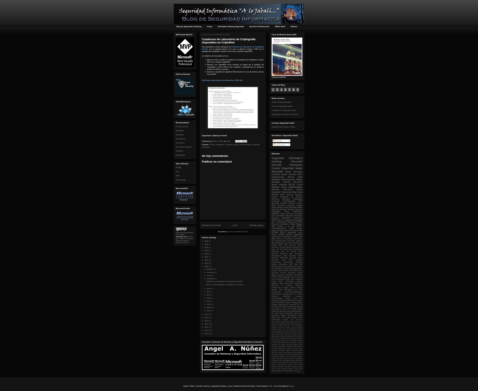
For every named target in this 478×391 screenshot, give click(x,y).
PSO (287, 356)
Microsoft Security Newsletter (284, 273)
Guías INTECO (291, 338)
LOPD (294, 237)
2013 (207, 327)
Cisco (287, 211)
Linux (300, 237)
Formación (296, 164)
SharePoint (280, 366)
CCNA (291, 228)
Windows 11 (292, 371)
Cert (287, 330)
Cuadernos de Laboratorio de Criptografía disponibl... (225, 281)
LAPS (300, 344)
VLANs (288, 317)
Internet (286, 182)
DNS (273, 243)
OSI (177, 172)
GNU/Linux (280, 268)
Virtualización (287, 294)
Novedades (288, 290)
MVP (281, 245)
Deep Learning (297, 334)
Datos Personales (291, 230)
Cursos (276, 168)
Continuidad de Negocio (281, 332)
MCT (300, 174)
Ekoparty (292, 256)
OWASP (299, 352)
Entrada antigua (257, 225)
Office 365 (275, 354)
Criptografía (220, 145)
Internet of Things (297, 342)
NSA (281, 290)
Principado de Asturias (291, 197)
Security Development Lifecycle (282, 364)
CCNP (280, 326)
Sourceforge (180, 180)
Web (296, 264)
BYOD (273, 324)
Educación (292, 222)
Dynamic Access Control (294, 336)
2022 (207, 254)
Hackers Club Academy (280, 270)
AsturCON (299, 319)
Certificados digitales (294, 241)
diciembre (210, 269)
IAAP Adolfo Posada (295, 340)
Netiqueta (290, 352)
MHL (284, 346)
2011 (207, 333)
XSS (300, 317)
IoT (279, 344)
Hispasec (275, 258)
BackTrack (287, 249)
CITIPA (274, 330)
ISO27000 (293, 270)
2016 (207, 318)
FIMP (300, 256)
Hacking (236, 145)
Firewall (274, 305)
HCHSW (275, 232)
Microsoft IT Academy (282, 285)
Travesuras (286, 192)
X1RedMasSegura (279, 228)
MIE (273, 239)
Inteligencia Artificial (295, 307)
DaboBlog (179, 131)
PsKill (296, 360)
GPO (273, 226)
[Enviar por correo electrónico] (236, 141)
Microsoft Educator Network (283, 209)
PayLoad (280, 358)
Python (300, 360)
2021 (207, 257)
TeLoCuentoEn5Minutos (293, 292)
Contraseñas (293, 332)
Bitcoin (278, 324)
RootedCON (291, 315)
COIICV (279, 330)
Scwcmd (299, 362)
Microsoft (277, 171)
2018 (207, 266)
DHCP (280, 281)
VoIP (290, 264)
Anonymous (276, 237)
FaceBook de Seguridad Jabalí (284, 110)
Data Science (297, 300)
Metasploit (275, 311)
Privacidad (298, 214)
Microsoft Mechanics (278, 350)
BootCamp (281, 279)
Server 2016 (295, 177)
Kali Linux (287, 309)
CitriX (296, 330)
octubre (209, 275)
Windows (276, 179)
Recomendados (245, 145)
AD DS (280, 249)
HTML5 (274, 340)
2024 (207, 247)
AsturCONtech (276, 321)
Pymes (275, 194)
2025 (207, 244)
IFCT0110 (275, 307)
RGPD (280, 362)
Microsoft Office (295, 258)
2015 (207, 321)
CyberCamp (283, 300)
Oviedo (280, 207)
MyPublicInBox (296, 311)
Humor (288, 172)
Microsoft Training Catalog (281, 247)
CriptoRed (228, 145)
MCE (300, 207)
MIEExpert (284, 258)
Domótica (283, 336)
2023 (207, 251)
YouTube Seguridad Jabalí (282, 106)
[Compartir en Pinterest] (246, 141)
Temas (209, 26)
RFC (273, 362)
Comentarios (280, 145)
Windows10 (297, 211)
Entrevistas (286, 237)
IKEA (279, 342)
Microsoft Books (295, 245)
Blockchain (295, 324)
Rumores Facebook (286, 205)
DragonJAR (180, 155)
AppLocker (286, 277)
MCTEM (280, 346)
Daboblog (279, 243)
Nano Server (283, 352)
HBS (300, 230)
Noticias (275, 189)
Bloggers (298, 195)
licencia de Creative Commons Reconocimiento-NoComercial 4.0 (184, 240)
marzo (209, 304)
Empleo (299, 266)
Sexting (274, 366)
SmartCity (288, 366)
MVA (300, 201)
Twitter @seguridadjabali (281, 102)
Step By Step (276, 368)
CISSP (299, 294)
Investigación (276, 309)
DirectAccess (276, 336)
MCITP (299, 226)
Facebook (275, 201)
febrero (209, 307)
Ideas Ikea (288, 342)
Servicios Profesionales (259, 26)
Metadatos (298, 283)
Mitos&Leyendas (297, 350)
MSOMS (294, 346)
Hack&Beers (290, 281)
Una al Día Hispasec (184, 147)
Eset (282, 251)
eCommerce (276, 319)
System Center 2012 (295, 368)
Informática (293, 207)
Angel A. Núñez (218, 141)
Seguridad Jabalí (291, 168)
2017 (207, 315)
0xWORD (179, 151)
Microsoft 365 (286, 254)
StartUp (300, 366)
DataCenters (288, 334)
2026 (207, 241)
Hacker (299, 228)
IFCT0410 (275, 342)
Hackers (294, 26)
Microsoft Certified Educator (284, 203)
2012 (207, 330)
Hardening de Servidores (287, 305)
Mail (285, 245)
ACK (292, 319)
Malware (275, 187)
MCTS (282, 232)
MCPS (274, 220)
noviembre (210, 272)
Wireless (295, 317)
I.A (299, 305)
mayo (209, 298)
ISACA (284, 307)
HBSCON (299, 338)
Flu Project (180, 143)
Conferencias (278, 177)
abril (208, 301)
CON (283, 330)
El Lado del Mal (182, 126)
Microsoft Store (279, 260)
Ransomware (288, 262)
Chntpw (291, 330)
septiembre (211, 279)
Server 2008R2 (278, 234)
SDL (287, 362)
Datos (281, 230)
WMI (286, 371)
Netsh (295, 352)
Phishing (286, 358)
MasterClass (282, 348)
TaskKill (274, 371)
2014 (207, 324)
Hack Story (288, 268)
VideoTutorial (276, 294)
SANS (284, 362)
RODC (283, 315)
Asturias (283, 184)
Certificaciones (288, 179)
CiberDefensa (297, 249)
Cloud (299, 192)
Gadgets (282, 338)
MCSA (292, 184)
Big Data (282, 266)
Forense (286, 243)
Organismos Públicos (278, 356)
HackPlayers (181, 139)
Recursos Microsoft (281, 199)
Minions (288, 350)
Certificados (297, 218)
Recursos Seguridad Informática (289, 275)
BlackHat (288, 324)
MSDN (289, 346)
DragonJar (275, 251)
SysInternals (276, 292)
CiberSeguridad (289, 201)
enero (209, 311)
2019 (207, 263)
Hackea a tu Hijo (286, 226)
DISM (290, 300)
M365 (294, 309)
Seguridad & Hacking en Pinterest (285, 114)
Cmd (273, 216)
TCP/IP (274, 277)
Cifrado (212, 145)
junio (208, 295)
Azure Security (286, 214)
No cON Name (278, 313)
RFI (276, 362)
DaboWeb (180, 135)
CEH (285, 326)
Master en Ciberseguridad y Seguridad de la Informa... (225, 285)
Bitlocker (282, 324)
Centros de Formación (284, 239)
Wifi (300, 264)
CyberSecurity (291, 266)
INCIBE (178, 168)
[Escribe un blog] (239, 141)
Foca (273, 268)
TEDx (280, 277)
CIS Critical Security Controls (292, 328)
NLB (273, 352)
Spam (278, 317)
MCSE (274, 207)
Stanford (294, 366)
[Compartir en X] (241, 141)
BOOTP (299, 321)
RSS (300, 290)
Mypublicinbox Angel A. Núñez (283, 127)
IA (301, 305)
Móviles (274, 290)
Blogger (299, 224)
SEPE (291, 362)
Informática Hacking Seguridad (231, 26)
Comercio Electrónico (281, 296)
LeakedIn (274, 346)
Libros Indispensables (291, 187)
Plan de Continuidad (295, 358)
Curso (299, 184)
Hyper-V (275, 230)
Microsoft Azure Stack (294, 348)
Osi (296, 290)
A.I (295, 294)
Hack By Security (295, 243)
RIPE (178, 176)
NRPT (276, 352)
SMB (295, 362)
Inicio (235, 225)
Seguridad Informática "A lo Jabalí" (184, 234)
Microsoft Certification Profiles (283, 224)
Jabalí (283, 344)
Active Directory (287, 195)
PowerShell (285, 218)
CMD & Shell (280, 26)
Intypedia (274, 344)
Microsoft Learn (285, 311)
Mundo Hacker (296, 288)
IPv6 (283, 342)
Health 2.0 (284, 340)
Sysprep (284, 368)
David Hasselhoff (278, 302)
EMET (277, 338)
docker (298, 371)
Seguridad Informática (287, 158)
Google (299, 205)
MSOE (299, 309)
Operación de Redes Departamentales (290, 354)
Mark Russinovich (286, 283)
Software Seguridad (294, 234)
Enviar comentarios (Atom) (238, 232)
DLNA (282, 334)
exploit (285, 319)
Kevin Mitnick (293, 344)
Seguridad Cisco (295, 232)
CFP (289, 326)
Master (299, 270)
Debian (287, 302)
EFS (273, 338)
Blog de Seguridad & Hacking (189, 26)
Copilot (287, 298)
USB (283, 317)
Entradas (278, 141)
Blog (294, 192)
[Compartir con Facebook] (243, 141)
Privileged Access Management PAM (283, 360)
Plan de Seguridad (285, 220)
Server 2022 (298, 364)
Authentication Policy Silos (289, 321)
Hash (278, 340)
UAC (283, 371)
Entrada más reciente (211, 225)
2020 (207, 260)
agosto (209, 289)
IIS (280, 307)
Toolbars (279, 371)
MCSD (299, 222)
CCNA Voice (289, 279)
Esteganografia (296, 302)
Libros (285, 207)
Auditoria (275, 266)
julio (208, 292)
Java (287, 344)
